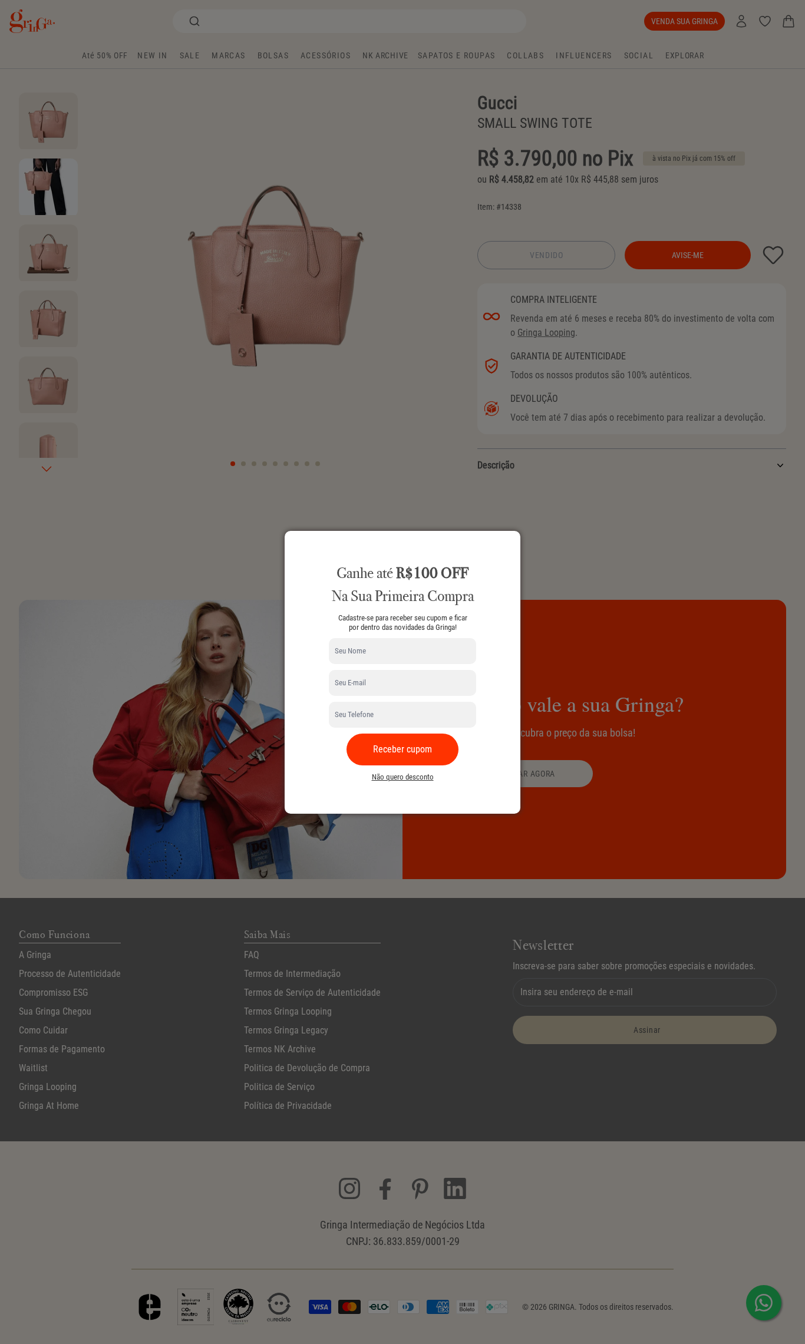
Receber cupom (402, 749)
